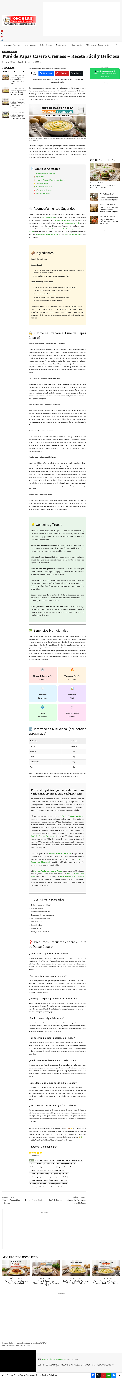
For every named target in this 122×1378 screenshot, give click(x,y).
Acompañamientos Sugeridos (45, 173)
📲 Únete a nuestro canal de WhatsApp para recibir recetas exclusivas (104, 74)
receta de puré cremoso (38, 1183)
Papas (59, 1167)
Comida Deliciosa (36, 1163)
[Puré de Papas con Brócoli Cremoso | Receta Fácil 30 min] (5, 114)
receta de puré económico (57, 1183)
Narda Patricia (10, 62)
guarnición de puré (48, 1167)
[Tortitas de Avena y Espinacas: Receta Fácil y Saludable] (105, 172)
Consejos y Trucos (42, 183)
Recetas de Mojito (107, 216)
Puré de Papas (69, 1167)
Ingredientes (40, 177)
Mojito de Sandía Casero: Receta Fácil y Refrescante (108, 221)
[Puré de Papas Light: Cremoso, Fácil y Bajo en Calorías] (5, 90)
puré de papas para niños (39, 1177)
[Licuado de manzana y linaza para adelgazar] (94, 197)
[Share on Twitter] (98, 1375)
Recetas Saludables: (98, 182)
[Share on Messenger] (113, 1375)
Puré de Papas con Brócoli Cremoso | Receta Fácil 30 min (17, 116)
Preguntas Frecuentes (43, 193)
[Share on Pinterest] (103, 1375)
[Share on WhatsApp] (108, 1375)
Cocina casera (77, 1160)
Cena (68, 1160)
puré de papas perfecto (58, 1177)
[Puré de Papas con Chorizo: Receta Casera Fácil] (16, 1268)
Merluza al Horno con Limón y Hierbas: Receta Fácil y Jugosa (108, 210)
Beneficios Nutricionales (44, 187)
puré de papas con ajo (56, 1170)
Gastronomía (34, 1167)
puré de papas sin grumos (39, 1180)
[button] (117, 45)
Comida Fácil (49, 1163)
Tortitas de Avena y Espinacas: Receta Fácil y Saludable (103, 186)
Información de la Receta (44, 190)
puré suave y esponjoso (58, 1180)
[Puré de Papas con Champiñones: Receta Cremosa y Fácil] (5, 77)
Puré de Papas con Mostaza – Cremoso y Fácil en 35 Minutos (17, 104)
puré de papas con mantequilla (41, 1173)
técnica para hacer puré (66, 1187)
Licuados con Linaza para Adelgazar (108, 194)
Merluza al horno (107, 204)
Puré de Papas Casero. (38, 1170)
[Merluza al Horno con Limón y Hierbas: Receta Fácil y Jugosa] (94, 208)
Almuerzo (60, 1160)
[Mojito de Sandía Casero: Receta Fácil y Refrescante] (94, 220)
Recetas (53, 1187)
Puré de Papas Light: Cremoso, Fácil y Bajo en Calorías (18, 92)
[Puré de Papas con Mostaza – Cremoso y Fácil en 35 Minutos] (5, 101)
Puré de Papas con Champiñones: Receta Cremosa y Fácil (17, 80)
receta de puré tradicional (39, 1187)
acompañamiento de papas (44, 1160)
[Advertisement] (81, 19)
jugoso (48, 217)
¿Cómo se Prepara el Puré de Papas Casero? (50, 180)
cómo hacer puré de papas (66, 1163)
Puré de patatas (10, 52)
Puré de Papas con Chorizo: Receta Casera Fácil (16, 1282)
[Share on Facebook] (93, 1375)
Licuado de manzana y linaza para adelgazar (108, 199)
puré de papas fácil (61, 1173)
